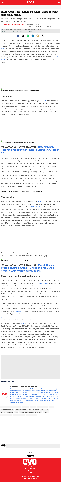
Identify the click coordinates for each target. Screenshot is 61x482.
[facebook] (18, 35)
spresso (51, 407)
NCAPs (18, 311)
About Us (30, 470)
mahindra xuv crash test (6, 415)
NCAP (3, 49)
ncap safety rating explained (7, 409)
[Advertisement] (30, 76)
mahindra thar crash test (19, 415)
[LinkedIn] (32, 35)
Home (2, 7)
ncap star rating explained (21, 409)
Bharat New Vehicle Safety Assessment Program (31, 412)
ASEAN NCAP (35, 207)
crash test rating (44, 409)
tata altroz (45, 407)
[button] (2, 4)
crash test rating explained (7, 412)
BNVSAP (46, 412)
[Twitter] (23, 35)
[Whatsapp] (28, 35)
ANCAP (39, 407)
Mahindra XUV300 (5, 407)
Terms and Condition (30, 469)
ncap (19, 407)
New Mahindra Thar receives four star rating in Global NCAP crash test (30, 150)
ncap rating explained (34, 409)
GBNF (30, 472)
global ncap (13, 407)
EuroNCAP (33, 407)
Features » (8, 7)
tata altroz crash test (31, 415)
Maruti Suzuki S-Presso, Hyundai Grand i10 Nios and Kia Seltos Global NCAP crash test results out (29, 268)
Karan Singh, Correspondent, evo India (15, 24)
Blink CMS (34, 478)
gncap (16, 412)
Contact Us (30, 467)
